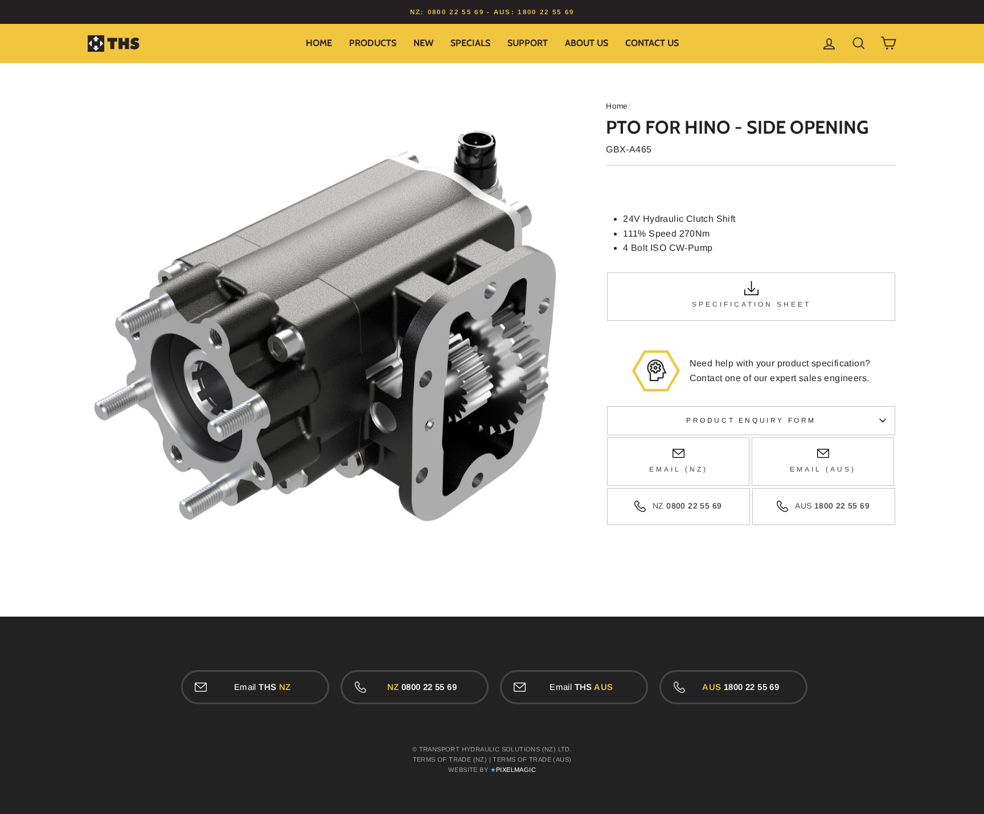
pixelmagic (516, 769)
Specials (470, 43)
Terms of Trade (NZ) (450, 759)
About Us (586, 43)
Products (372, 43)
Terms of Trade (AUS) (532, 759)
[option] (492, 12)
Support (527, 43)
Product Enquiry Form (751, 420)
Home (319, 43)
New (423, 43)
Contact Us (652, 43)
